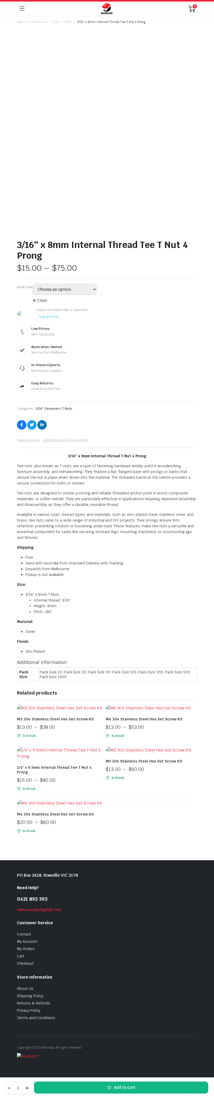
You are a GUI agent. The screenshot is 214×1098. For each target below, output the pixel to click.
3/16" (68, 22)
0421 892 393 (49, 317)
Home (21, 22)
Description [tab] (28, 440)
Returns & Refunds (33, 1003)
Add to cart (124, 1087)
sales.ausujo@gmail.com (39, 909)
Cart (20, 956)
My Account (27, 941)
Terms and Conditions (36, 1017)
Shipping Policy (30, 995)
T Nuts (54, 22)
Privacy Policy (28, 1010)
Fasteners (38, 22)
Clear (42, 300)
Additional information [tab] (65, 440)
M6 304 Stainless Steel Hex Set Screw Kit (144, 719)
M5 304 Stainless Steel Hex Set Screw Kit (144, 761)
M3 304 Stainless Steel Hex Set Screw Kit (55, 719)
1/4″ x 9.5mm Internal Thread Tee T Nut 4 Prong (54, 770)
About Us (25, 988)
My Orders (26, 948)
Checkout (25, 963)
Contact (24, 934)
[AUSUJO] (106, 8)
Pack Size (25, 287)
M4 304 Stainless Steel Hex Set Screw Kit (55, 814)
